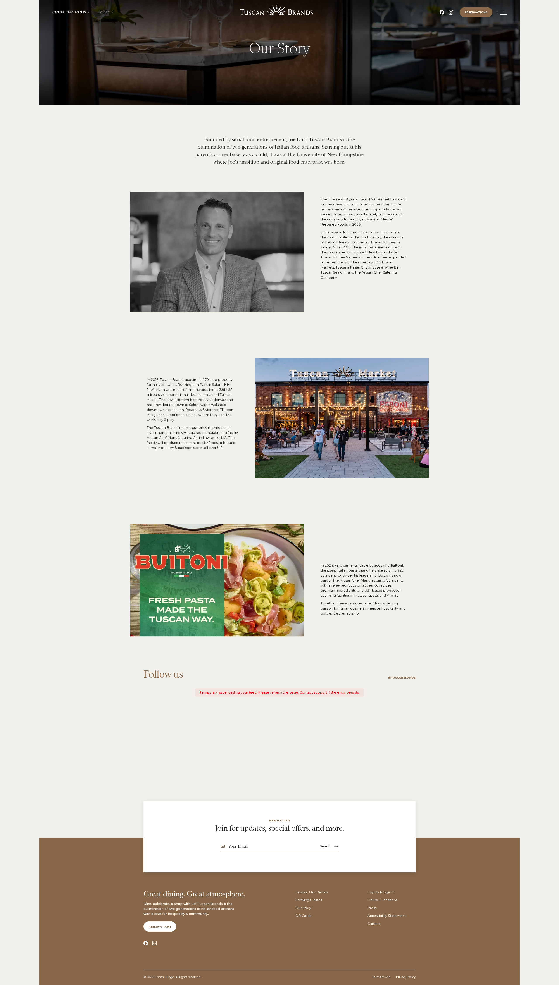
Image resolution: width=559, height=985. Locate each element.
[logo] (276, 9)
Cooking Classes (308, 900)
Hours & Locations (382, 900)
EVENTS (103, 12)
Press (371, 908)
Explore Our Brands (311, 892)
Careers (373, 924)
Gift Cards (303, 916)
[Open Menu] (500, 12)
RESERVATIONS (476, 12)
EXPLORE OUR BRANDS (69, 12)
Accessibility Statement (386, 916)
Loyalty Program (381, 892)
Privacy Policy (406, 977)
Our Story (303, 908)
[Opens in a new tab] (442, 12)
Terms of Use (381, 977)
